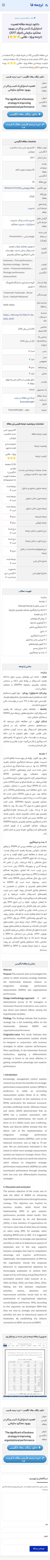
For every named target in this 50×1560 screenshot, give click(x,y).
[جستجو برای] (46, 6)
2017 (32, 158)
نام (47, 1524)
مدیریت (31, 208)
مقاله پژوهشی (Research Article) (19, 188)
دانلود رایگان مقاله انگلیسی (23, 114)
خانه (32, 18)
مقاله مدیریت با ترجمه (22, 18)
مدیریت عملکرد (17, 224)
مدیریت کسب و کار (26, 220)
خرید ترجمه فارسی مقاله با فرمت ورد (23, 125)
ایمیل (46, 1536)
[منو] (3, 6)
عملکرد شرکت (21, 247)
